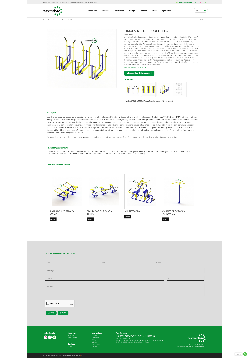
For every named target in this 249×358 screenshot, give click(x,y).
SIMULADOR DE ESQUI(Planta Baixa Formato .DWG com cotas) (150, 101)
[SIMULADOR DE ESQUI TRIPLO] (82, 88)
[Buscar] (205, 10)
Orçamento (187, 2)
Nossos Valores (72, 338)
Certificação (119, 10)
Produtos (105, 10)
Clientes (70, 340)
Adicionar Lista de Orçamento (138, 73)
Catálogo (132, 10)
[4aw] (81, 356)
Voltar (201, 20)
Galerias (143, 10)
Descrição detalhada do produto (134, 67)
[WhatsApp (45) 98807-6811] (206, 2)
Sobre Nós (92, 10)
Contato (153, 10)
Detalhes (53, 219)
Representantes (96, 344)
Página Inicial (56, 20)
